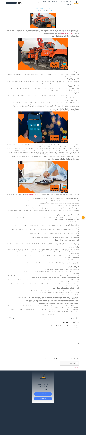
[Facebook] (46, 389)
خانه (70, 1)
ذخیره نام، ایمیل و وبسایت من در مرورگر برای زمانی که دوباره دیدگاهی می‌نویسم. (60, 358)
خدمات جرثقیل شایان (64, 1)
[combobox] (30, 3)
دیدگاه (77, 327)
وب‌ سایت (77, 353)
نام (78, 343)
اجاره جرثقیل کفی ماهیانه (66, 33)
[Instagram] (43, 389)
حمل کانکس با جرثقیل (31, 194)
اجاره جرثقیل (54, 1)
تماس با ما (69, 4)
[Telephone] (39, 389)
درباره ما (45, 1)
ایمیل (77, 348)
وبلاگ (49, 1)
